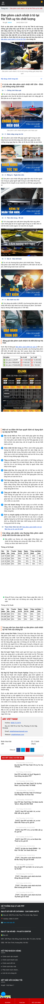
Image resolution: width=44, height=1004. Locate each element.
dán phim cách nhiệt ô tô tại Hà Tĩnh (13, 39)
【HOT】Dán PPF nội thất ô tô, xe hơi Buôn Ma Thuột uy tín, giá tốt (27, 847)
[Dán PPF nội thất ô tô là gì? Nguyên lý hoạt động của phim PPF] (7, 800)
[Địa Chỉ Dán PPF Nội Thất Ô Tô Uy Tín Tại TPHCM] (7, 791)
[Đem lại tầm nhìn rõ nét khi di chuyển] (22, 242)
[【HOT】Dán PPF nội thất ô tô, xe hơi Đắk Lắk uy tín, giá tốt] (7, 838)
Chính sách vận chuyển (10, 982)
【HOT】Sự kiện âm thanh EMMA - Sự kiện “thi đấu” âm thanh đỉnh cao (28, 875)
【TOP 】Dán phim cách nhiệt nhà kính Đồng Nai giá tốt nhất (28, 902)
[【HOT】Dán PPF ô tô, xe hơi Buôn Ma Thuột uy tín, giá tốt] (7, 865)
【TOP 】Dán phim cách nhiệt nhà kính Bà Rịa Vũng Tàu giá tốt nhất (28, 884)
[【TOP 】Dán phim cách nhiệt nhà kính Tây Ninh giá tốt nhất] (7, 921)
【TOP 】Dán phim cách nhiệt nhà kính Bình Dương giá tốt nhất (28, 912)
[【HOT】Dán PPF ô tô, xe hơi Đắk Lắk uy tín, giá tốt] (7, 856)
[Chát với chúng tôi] (3, 994)
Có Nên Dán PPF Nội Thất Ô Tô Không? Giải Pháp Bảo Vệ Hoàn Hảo (28, 819)
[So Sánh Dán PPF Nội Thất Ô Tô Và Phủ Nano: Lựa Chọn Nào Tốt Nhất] (7, 810)
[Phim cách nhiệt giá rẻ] (22, 283)
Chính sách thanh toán (10, 985)
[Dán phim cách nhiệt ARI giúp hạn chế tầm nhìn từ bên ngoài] (22, 201)
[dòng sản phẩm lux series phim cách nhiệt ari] (22, 580)
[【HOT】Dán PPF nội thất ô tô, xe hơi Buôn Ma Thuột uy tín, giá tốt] (7, 847)
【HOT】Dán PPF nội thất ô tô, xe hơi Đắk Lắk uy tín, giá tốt (27, 838)
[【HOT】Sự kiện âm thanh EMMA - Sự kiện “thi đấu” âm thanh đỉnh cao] (7, 875)
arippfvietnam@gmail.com (19, 757)
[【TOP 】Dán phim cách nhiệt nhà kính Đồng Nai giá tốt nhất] (7, 902)
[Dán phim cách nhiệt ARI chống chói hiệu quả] (22, 115)
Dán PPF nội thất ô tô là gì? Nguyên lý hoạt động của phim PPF (28, 800)
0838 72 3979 (16, 748)
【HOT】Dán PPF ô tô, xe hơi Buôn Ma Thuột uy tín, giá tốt (28, 865)
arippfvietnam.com (17, 760)
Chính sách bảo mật (9, 992)
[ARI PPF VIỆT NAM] (22, 3)
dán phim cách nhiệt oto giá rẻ (26, 347)
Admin (10, 22)
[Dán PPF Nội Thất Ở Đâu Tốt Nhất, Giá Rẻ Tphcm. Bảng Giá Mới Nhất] (7, 828)
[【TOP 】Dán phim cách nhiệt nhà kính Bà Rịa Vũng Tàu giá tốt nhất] (7, 884)
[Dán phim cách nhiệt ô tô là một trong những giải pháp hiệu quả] (22, 56)
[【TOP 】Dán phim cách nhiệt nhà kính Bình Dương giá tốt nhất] (7, 912)
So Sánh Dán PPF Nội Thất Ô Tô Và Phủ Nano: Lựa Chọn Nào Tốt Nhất (28, 810)
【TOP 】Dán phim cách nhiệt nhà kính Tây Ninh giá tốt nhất (28, 921)
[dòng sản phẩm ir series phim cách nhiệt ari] (22, 636)
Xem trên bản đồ (9, 948)
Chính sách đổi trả (8, 988)
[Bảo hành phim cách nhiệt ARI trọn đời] (22, 324)
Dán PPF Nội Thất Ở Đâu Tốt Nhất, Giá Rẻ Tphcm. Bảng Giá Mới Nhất (29, 828)
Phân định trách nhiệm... (10, 995)
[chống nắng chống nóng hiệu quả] (22, 158)
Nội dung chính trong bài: (9, 79)
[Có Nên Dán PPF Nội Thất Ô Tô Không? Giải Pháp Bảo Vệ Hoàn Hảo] (7, 819)
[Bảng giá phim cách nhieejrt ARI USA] (22, 397)
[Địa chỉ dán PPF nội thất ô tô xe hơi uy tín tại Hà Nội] (7, 893)
